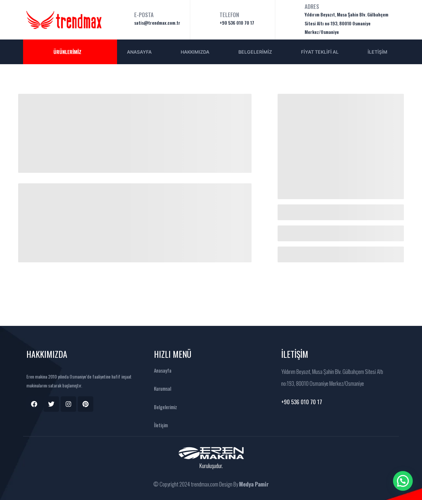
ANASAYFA (139, 52)
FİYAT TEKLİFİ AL (320, 52)
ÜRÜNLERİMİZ (67, 51)
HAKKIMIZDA (195, 52)
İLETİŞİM (377, 52)
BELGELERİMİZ (255, 52)
